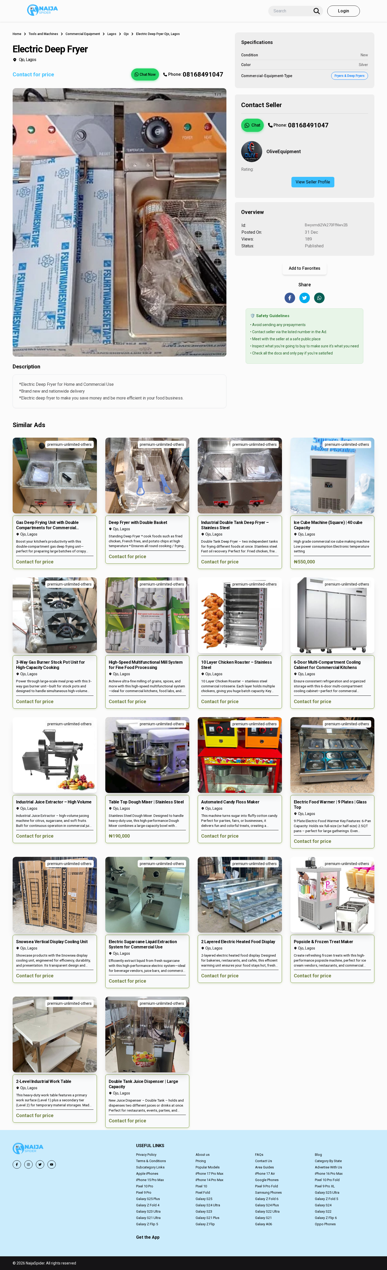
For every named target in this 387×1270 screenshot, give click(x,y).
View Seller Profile (313, 181)
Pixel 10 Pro (144, 1186)
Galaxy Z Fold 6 (266, 1199)
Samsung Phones (268, 1192)
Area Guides (264, 1167)
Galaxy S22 (323, 1211)
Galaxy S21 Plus (207, 1218)
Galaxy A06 (263, 1224)
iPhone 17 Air (265, 1174)
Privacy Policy (146, 1155)
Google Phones (267, 1180)
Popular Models (208, 1167)
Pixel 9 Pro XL (325, 1186)
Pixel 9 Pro (143, 1192)
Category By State (328, 1161)
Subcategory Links (150, 1167)
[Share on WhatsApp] (319, 298)
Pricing (201, 1161)
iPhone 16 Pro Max (329, 1174)
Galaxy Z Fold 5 (326, 1199)
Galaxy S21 (263, 1218)
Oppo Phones (325, 1224)
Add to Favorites (304, 268)
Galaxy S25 (204, 1199)
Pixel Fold (203, 1192)
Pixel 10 (201, 1186)
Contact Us (263, 1161)
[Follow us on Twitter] (40, 1164)
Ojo (126, 34)
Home (17, 34)
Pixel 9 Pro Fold (266, 1186)
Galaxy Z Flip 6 (326, 1218)
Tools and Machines (43, 34)
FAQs (259, 1155)
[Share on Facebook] (290, 298)
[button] (55, 503)
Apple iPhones (147, 1174)
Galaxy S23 (204, 1211)
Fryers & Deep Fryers (350, 76)
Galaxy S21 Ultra (148, 1218)
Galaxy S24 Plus (267, 1205)
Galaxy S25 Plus (148, 1199)
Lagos (111, 34)
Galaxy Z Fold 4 (147, 1205)
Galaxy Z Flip (205, 1224)
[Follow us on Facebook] (17, 1164)
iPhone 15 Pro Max (150, 1180)
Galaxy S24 (323, 1205)
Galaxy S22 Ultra (267, 1211)
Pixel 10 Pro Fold (327, 1180)
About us (203, 1155)
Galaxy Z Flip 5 (147, 1224)
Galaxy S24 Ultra (208, 1205)
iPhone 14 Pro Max (209, 1180)
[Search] (317, 11)
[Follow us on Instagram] (28, 1164)
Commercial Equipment (83, 34)
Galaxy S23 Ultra (148, 1211)
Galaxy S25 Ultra (327, 1192)
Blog (318, 1155)
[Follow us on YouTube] (51, 1164)
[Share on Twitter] (304, 298)
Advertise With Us (328, 1167)
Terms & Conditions (151, 1161)
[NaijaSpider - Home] (28, 1149)
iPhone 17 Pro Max (209, 1174)
